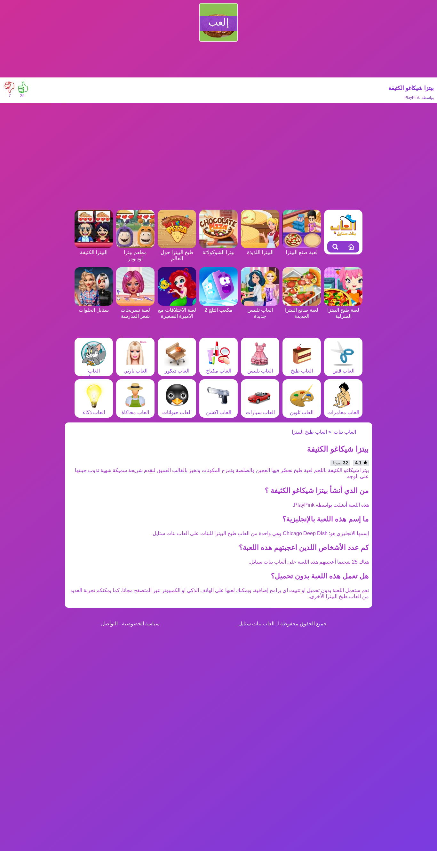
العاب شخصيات (94, 374)
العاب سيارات (260, 412)
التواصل (109, 623)
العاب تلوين (302, 412)
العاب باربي (135, 370)
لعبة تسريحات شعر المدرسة (135, 313)
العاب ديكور (177, 370)
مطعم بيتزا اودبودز (135, 255)
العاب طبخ (302, 370)
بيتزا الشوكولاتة (218, 252)
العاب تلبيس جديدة (260, 313)
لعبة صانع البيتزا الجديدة (301, 313)
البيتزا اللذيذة (260, 252)
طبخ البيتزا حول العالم (177, 255)
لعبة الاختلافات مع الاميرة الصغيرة (177, 313)
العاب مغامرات (343, 412)
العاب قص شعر (343, 374)
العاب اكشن (218, 412)
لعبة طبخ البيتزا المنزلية (343, 313)
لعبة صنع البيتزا (302, 252)
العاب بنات (345, 432)
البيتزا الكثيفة (93, 252)
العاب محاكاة (135, 412)
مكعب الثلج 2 (218, 310)
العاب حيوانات (177, 412)
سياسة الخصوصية (141, 623)
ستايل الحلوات (94, 310)
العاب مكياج (218, 370)
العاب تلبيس (260, 370)
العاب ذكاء (94, 412)
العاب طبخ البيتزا (309, 432)
